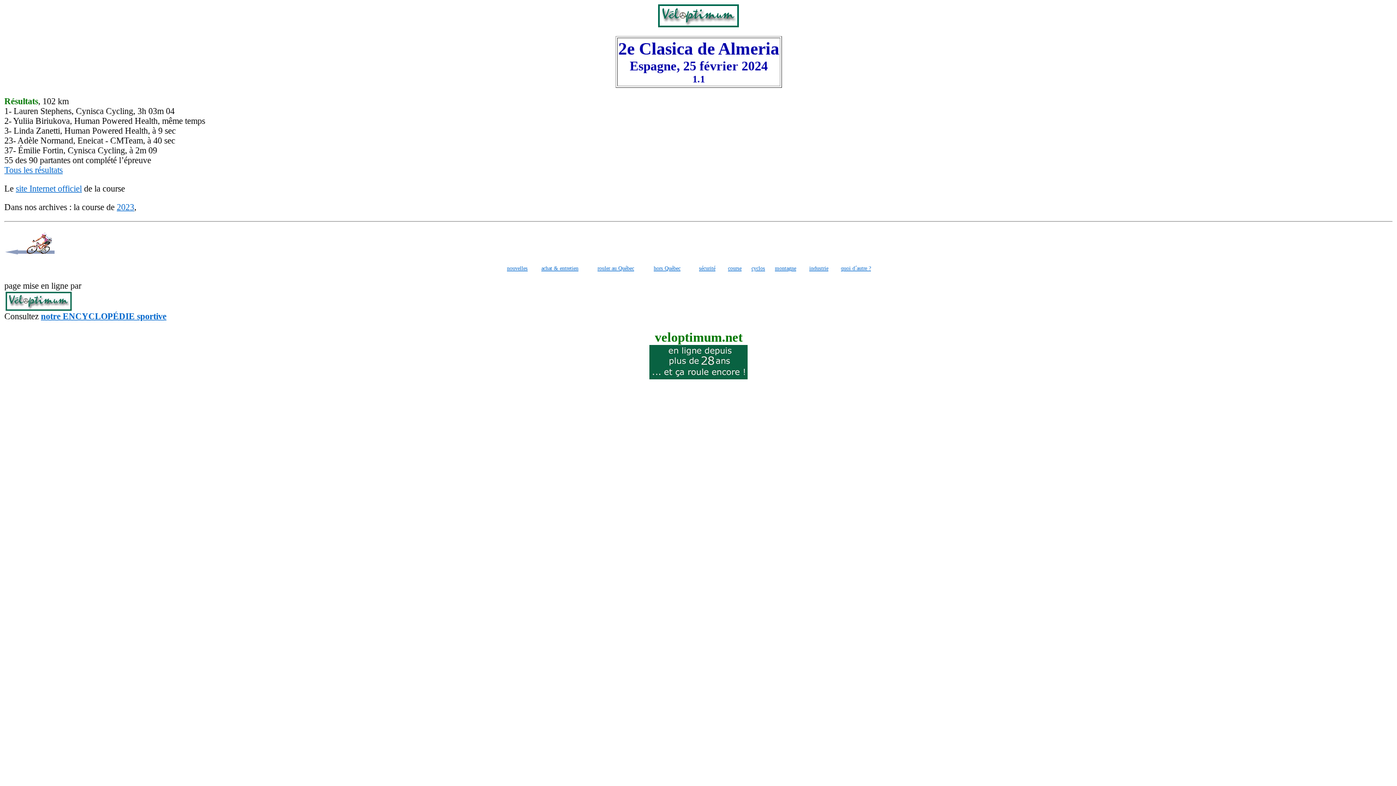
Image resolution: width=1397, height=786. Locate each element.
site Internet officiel (49, 188)
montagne (785, 268)
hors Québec (667, 268)
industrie (818, 268)
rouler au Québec (616, 268)
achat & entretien (559, 268)
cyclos (758, 268)
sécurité (707, 268)
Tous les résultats (33, 170)
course (735, 268)
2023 (125, 207)
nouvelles (517, 268)
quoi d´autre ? (856, 268)
